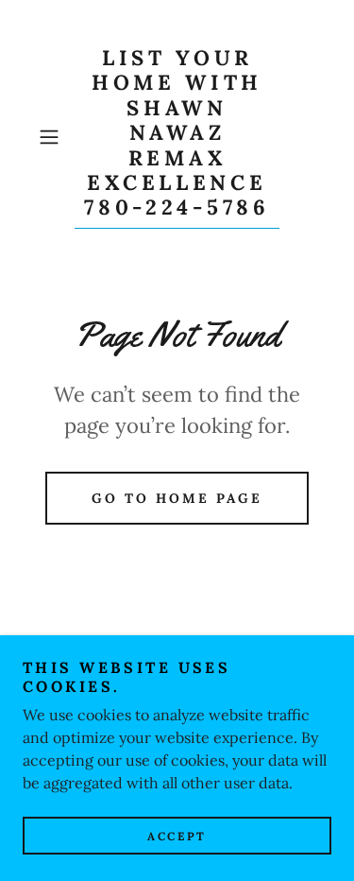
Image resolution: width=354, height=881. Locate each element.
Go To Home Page (177, 498)
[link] (177, 137)
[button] (52, 137)
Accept (176, 836)
